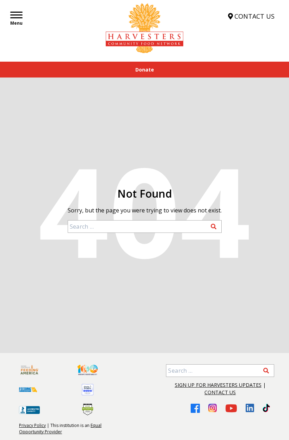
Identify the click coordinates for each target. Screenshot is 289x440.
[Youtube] (231, 408)
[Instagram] (212, 407)
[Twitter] (266, 407)
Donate (144, 69)
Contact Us (220, 392)
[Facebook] (195, 408)
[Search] (213, 226)
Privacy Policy (32, 425)
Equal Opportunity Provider (60, 428)
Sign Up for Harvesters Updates (218, 385)
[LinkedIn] (249, 407)
